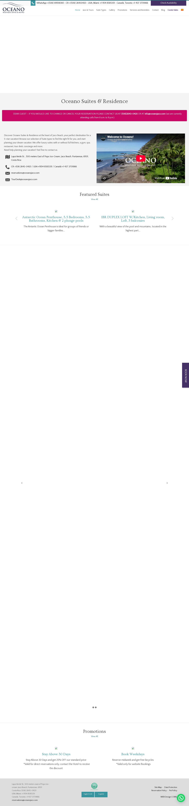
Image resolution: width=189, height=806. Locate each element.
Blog (163, 10)
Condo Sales (173, 10)
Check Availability (168, 3)
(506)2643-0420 (129, 114)
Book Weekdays (132, 754)
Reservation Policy (159, 790)
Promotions (122, 10)
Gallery (112, 10)
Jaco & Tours (88, 10)
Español (101, 794)
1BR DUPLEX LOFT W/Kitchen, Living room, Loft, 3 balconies (133, 218)
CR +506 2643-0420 (21, 166)
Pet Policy (173, 790)
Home (77, 10)
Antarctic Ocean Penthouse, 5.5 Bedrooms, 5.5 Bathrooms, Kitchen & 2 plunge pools (56, 218)
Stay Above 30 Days (56, 754)
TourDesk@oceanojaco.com (24, 179)
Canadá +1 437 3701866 (65, 166)
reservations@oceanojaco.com (25, 173)
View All (94, 199)
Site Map (158, 787)
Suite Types (101, 10)
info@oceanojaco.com (155, 114)
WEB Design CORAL (168, 797)
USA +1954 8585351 (42, 166)
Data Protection (170, 787)
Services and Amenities (139, 10)
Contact (155, 10)
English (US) (88, 794)
